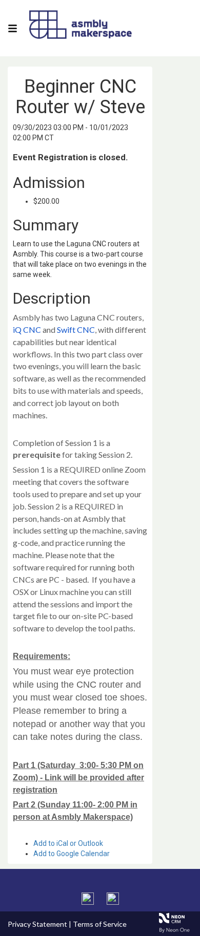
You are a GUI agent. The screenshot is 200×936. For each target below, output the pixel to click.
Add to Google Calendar (71, 853)
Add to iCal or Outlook (68, 843)
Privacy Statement (37, 924)
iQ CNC (27, 329)
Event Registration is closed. (70, 157)
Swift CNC (76, 329)
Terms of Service (100, 924)
